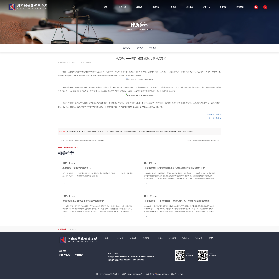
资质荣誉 (198, 238)
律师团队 (146, 238)
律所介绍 (120, 238)
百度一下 (73, 229)
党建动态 (133, 238)
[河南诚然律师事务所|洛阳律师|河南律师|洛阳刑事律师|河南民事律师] (51, 7)
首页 (135, 29)
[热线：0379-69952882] (265, 7)
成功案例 (172, 238)
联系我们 (212, 238)
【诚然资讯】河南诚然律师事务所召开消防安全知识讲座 (85, 140)
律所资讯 (150, 29)
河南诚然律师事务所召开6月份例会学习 (206, 140)
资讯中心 (142, 29)
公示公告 (126, 47)
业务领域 (159, 238)
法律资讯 (139, 47)
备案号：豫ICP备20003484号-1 (132, 274)
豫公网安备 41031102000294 (157, 274)
